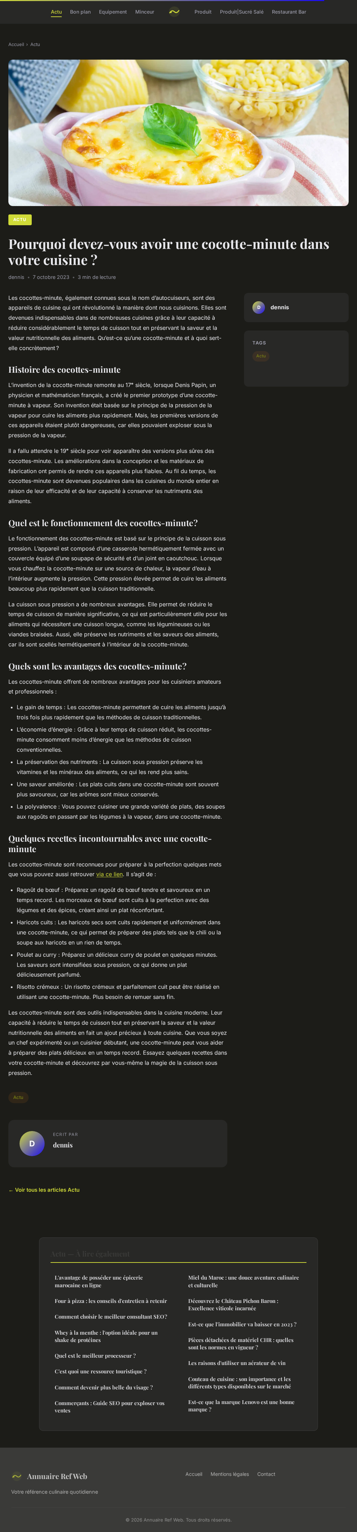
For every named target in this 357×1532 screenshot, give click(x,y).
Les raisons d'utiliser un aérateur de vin (237, 1362)
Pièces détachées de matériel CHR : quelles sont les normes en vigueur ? (241, 1343)
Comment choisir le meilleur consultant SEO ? (111, 1316)
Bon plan (80, 12)
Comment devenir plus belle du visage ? (104, 1387)
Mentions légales (230, 1474)
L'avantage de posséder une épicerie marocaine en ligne (99, 1281)
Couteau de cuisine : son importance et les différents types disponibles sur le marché (239, 1382)
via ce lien (109, 874)
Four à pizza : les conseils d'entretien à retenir (111, 1300)
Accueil (16, 44)
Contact (266, 1474)
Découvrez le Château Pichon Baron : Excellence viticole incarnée (233, 1304)
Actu (56, 12)
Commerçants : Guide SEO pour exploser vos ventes (110, 1407)
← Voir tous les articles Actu (43, 1189)
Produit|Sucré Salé (242, 12)
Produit (203, 12)
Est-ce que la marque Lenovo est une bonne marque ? (241, 1405)
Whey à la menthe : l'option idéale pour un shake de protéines (106, 1336)
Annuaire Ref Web (57, 1476)
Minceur (144, 12)
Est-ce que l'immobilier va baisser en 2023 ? (242, 1324)
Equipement (113, 12)
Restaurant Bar (289, 12)
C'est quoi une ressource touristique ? (100, 1371)
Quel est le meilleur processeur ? (95, 1355)
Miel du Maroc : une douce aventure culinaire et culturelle (243, 1281)
